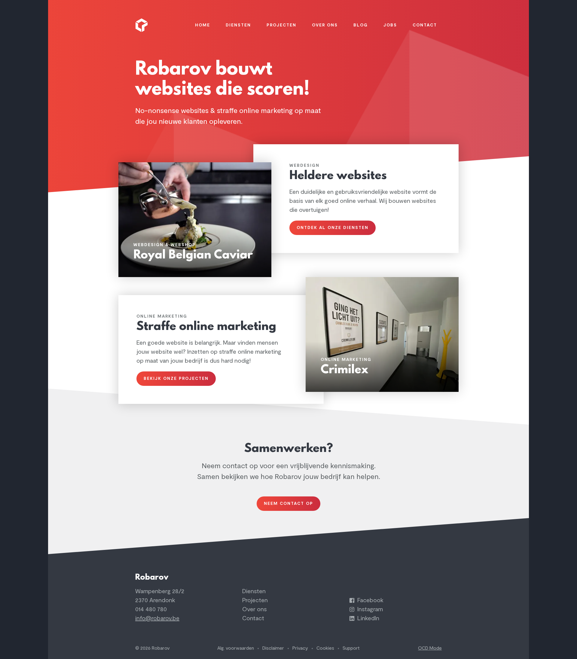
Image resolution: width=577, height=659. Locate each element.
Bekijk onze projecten (176, 378)
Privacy (300, 648)
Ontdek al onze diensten (332, 227)
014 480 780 (151, 609)
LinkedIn (367, 618)
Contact (253, 618)
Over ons (254, 609)
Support (351, 648)
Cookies (325, 648)
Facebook (369, 600)
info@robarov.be (157, 618)
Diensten (254, 591)
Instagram (369, 609)
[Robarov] (142, 25)
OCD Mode (430, 648)
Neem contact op (288, 503)
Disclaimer (273, 648)
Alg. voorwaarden (235, 648)
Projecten (255, 600)
